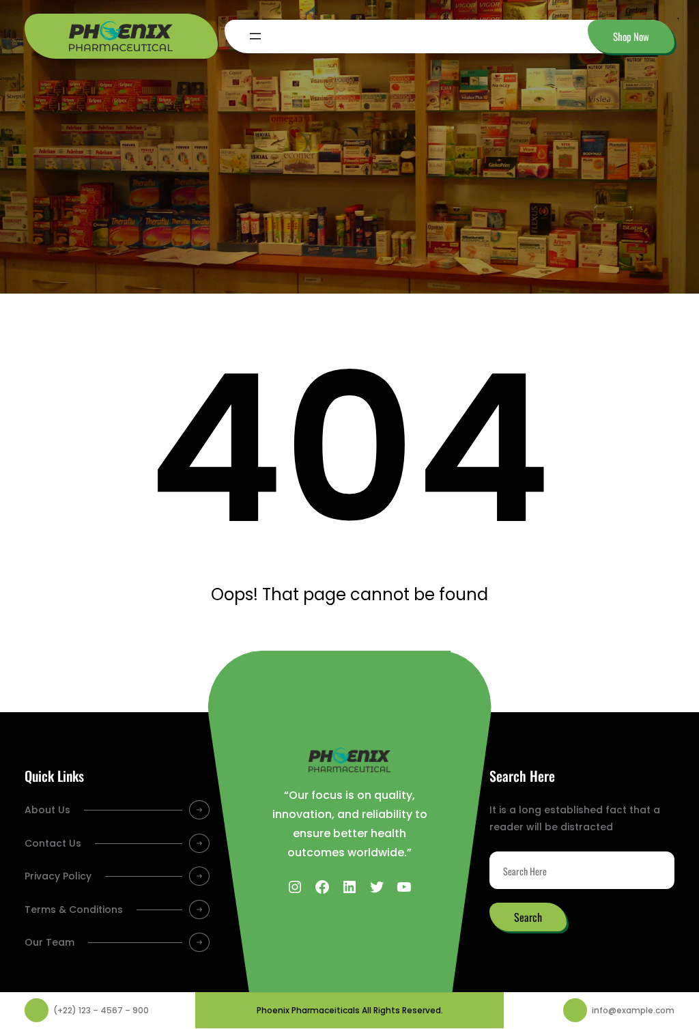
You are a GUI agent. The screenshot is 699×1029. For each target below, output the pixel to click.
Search (528, 917)
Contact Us (53, 843)
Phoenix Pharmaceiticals (308, 1010)
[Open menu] (255, 36)
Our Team (49, 942)
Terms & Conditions (74, 909)
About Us (47, 810)
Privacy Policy (58, 876)
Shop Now (631, 36)
